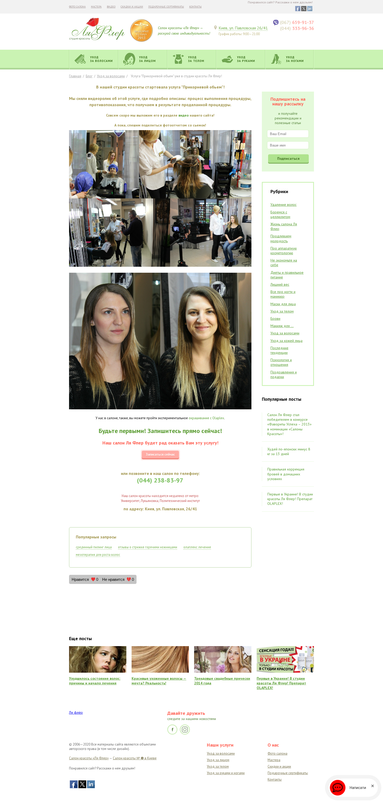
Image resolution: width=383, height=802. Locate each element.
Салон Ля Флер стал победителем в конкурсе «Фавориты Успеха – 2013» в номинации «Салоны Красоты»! (289, 424)
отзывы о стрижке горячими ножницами (147, 547)
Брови (275, 318)
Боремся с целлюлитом (280, 214)
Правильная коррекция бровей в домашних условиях (285, 474)
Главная (75, 76)
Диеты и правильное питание (287, 274)
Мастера (96, 6)
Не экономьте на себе (283, 262)
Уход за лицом (218, 760)
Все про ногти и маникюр (282, 294)
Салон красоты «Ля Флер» (89, 758)
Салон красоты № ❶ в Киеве (135, 758)
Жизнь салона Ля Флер (283, 226)
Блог (89, 76)
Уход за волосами (111, 76)
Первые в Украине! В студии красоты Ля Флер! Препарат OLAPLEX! (290, 499)
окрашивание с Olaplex (206, 418)
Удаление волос (283, 204)
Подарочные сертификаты (166, 6)
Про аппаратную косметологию (283, 250)
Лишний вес (279, 284)
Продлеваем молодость (280, 238)
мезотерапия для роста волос (98, 554)
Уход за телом (282, 311)
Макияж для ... (282, 325)
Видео (111, 6)
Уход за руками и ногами (226, 773)
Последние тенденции (279, 350)
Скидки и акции (132, 6)
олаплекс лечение (197, 547)
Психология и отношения (281, 362)
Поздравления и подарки (283, 374)
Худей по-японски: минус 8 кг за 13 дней (288, 451)
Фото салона (77, 6)
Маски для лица (283, 304)
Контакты (195, 6)
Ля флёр (76, 712)
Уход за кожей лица (286, 340)
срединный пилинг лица (94, 547)
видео (183, 115)
